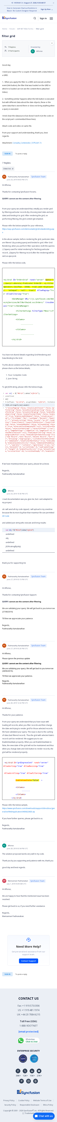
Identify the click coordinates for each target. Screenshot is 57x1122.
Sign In (43, 18)
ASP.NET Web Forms (25, 29)
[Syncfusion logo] (12, 17)
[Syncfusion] (28, 1092)
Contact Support (28, 961)
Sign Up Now (45, 9)
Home (4, 29)
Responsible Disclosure (29, 1105)
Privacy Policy (8, 1100)
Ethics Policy (48, 1105)
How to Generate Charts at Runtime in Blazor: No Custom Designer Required (22, 9)
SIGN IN (7, 974)
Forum (12, 29)
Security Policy (10, 1105)
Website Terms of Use (42, 1100)
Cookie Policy (23, 1100)
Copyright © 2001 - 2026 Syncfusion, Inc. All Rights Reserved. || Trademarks (28, 1112)
